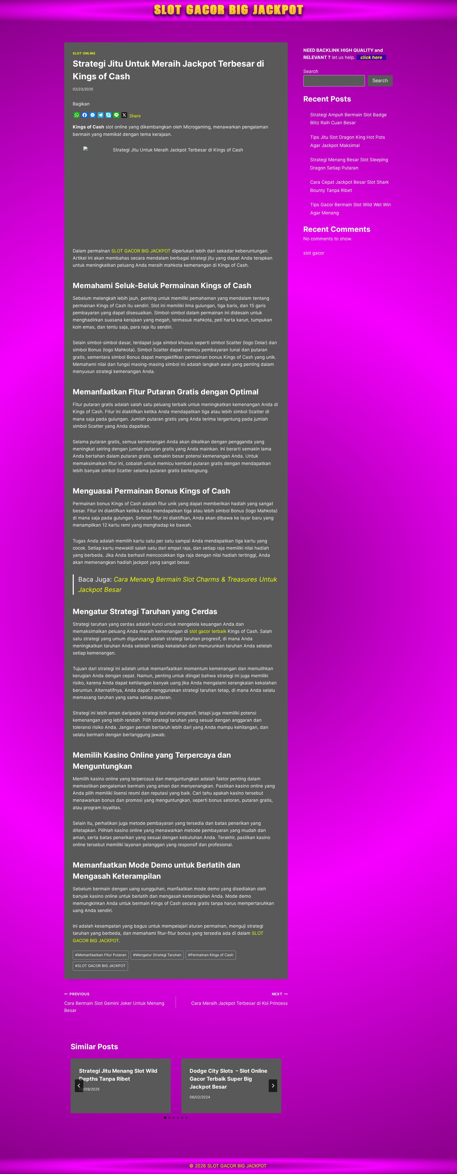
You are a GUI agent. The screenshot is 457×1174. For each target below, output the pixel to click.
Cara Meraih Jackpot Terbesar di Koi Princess (239, 999)
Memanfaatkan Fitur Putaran (100, 955)
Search (310, 71)
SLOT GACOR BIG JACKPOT (100, 966)
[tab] (165, 1117)
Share (135, 115)
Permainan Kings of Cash (210, 955)
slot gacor (313, 253)
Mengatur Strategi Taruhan (157, 955)
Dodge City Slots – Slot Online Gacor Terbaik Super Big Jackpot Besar (228, 1079)
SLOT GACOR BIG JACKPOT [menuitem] (141, 251)
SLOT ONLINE (84, 53)
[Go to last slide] (79, 1085)
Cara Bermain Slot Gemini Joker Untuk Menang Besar (114, 1002)
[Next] (273, 1085)
